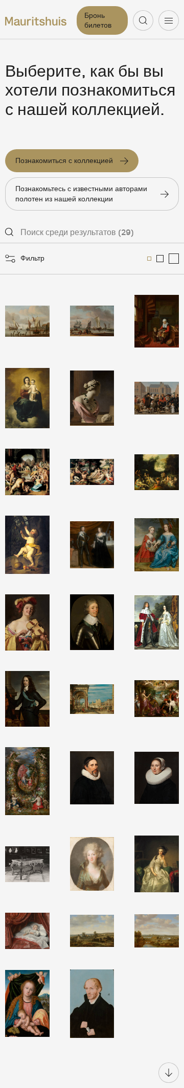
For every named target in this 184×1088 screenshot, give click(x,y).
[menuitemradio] (149, 259)
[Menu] (168, 20)
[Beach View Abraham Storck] (92, 321)
